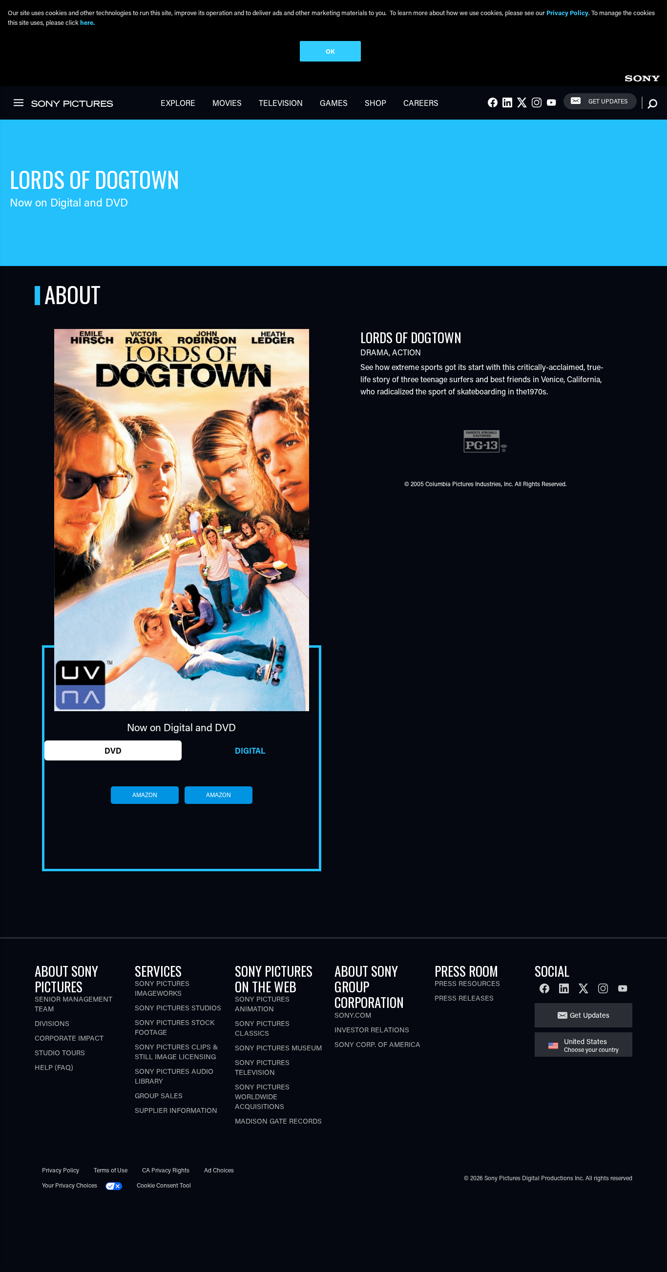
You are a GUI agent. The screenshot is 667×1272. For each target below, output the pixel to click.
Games (334, 103)
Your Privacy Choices (69, 1185)
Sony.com (352, 1015)
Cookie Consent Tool (164, 1185)
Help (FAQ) (54, 1067)
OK (330, 51)
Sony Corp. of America (377, 1044)
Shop (375, 103)
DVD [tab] (113, 750)
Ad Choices (219, 1170)
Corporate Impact (69, 1038)
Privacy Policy (60, 1170)
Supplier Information (176, 1110)
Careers (420, 103)
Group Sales (159, 1095)
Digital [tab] (250, 750)
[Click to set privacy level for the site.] (117, 1185)
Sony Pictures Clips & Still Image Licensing (176, 1051)
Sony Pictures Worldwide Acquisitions (262, 1096)
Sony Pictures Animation (262, 1003)
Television (281, 103)
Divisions (52, 1023)
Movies (227, 103)
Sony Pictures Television (262, 1067)
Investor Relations (371, 1029)
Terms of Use (110, 1170)
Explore (178, 103)
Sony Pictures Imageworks (162, 988)
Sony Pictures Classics (262, 1028)
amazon (144, 795)
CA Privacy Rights (165, 1170)
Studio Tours (60, 1052)
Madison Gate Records (278, 1121)
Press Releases (464, 998)
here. (87, 22)
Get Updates (607, 101)
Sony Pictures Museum (278, 1047)
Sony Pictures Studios (178, 1007)
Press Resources (467, 983)
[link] (642, 76)
